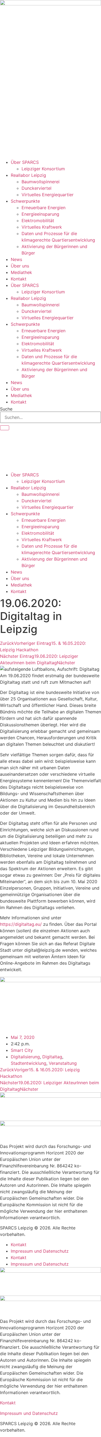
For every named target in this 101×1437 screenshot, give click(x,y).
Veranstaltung (63, 1063)
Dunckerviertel (36, 188)
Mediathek (21, 272)
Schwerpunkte (25, 201)
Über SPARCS (25, 162)
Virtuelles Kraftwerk (42, 227)
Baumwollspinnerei (41, 181)
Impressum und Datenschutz (40, 1251)
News (16, 259)
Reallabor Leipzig (28, 175)
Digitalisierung (25, 1056)
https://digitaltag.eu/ (21, 924)
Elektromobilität (38, 220)
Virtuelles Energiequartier (48, 194)
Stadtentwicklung (28, 1063)
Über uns (20, 266)
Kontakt (18, 279)
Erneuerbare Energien (43, 207)
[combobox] (50, 417)
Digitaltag (52, 1056)
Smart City (22, 1050)
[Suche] (4, 427)
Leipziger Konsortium (43, 168)
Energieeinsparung (40, 214)
